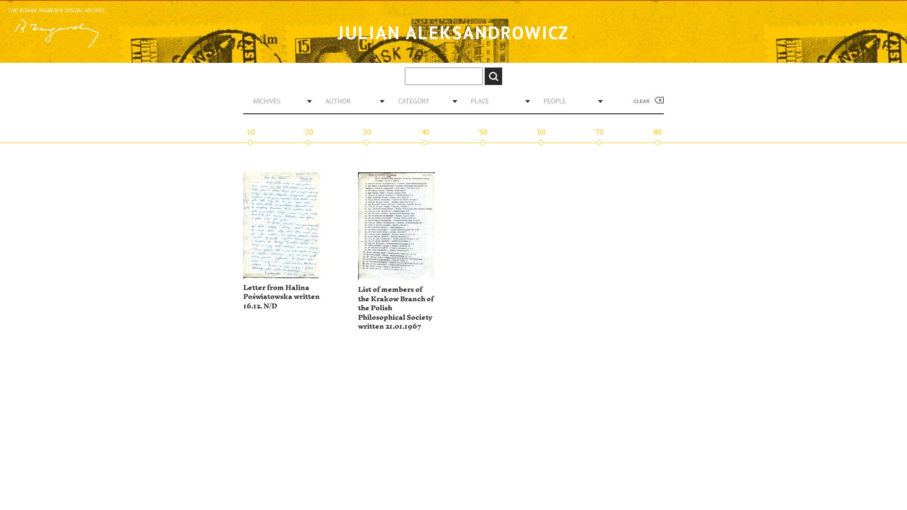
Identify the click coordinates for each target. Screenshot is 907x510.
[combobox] (278, 101)
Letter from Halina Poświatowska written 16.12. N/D (281, 297)
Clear (641, 101)
